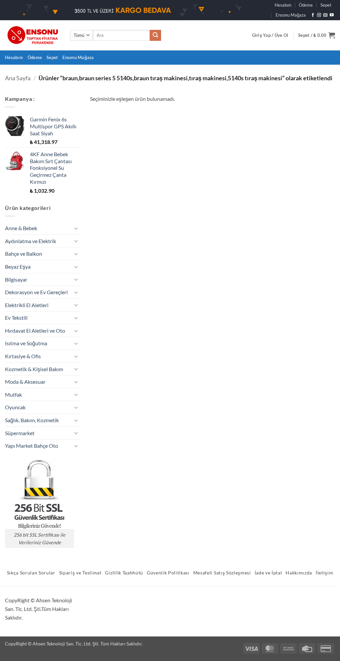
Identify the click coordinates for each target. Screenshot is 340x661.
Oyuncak (15, 407)
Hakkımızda (299, 572)
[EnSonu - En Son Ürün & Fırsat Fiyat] (32, 35)
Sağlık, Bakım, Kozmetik (32, 420)
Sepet (325, 5)
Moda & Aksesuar (25, 381)
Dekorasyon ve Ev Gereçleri (36, 292)
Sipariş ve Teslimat (80, 572)
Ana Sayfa (18, 78)
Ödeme (306, 5)
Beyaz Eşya (18, 266)
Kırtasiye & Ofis (23, 356)
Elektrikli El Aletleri (26, 305)
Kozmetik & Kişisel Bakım (34, 369)
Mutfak (13, 394)
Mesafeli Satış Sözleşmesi (222, 572)
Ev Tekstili (16, 317)
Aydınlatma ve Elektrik (30, 241)
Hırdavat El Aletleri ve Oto (35, 330)
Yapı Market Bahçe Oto (31, 445)
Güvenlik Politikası (168, 572)
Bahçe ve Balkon (23, 253)
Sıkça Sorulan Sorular (31, 572)
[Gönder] (155, 35)
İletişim (324, 572)
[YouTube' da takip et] (332, 15)
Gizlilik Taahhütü (124, 572)
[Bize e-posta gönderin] (325, 15)
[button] (270, 35)
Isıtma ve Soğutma (26, 343)
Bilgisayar (16, 279)
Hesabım (283, 5)
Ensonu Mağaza (291, 15)
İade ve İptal (268, 572)
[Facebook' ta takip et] (313, 15)
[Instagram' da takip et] (319, 15)
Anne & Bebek (21, 228)
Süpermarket (20, 433)
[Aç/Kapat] (76, 228)
